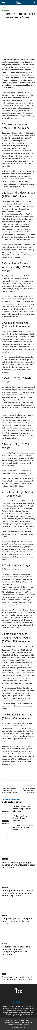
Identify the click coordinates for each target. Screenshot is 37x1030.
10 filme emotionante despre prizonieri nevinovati (21, 818)
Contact (26, 1024)
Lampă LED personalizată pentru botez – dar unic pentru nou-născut (18, 921)
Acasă (3, 7)
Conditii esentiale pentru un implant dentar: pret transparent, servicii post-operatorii (16, 950)
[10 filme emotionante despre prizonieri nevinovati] (7, 818)
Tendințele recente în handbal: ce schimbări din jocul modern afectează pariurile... (17, 893)
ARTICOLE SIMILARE (11, 799)
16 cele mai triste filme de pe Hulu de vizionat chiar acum (27, 790)
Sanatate (5, 943)
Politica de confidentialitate (12, 1022)
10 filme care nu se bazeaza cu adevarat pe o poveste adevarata (23, 809)
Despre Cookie (25, 1020)
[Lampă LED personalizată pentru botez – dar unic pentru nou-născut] (18, 908)
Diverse (4, 915)
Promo (4, 974)
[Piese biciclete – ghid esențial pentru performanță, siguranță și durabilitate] (18, 852)
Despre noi (9, 1020)
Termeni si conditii (26, 1022)
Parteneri (16, 1020)
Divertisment (10, 7)
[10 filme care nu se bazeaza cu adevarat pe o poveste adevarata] (7, 809)
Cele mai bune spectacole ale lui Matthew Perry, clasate (23, 827)
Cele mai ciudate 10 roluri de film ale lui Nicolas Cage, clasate (9, 790)
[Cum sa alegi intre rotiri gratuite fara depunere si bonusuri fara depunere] (18, 967)
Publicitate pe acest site (15, 1024)
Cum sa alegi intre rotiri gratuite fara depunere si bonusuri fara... (18, 978)
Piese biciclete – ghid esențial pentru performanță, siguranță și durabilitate (18, 865)
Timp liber (5, 859)
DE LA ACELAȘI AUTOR (12, 802)
